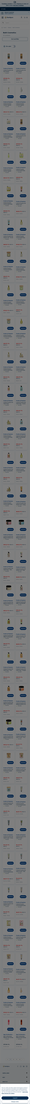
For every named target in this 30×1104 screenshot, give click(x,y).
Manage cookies (15, 1101)
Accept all (15, 1098)
